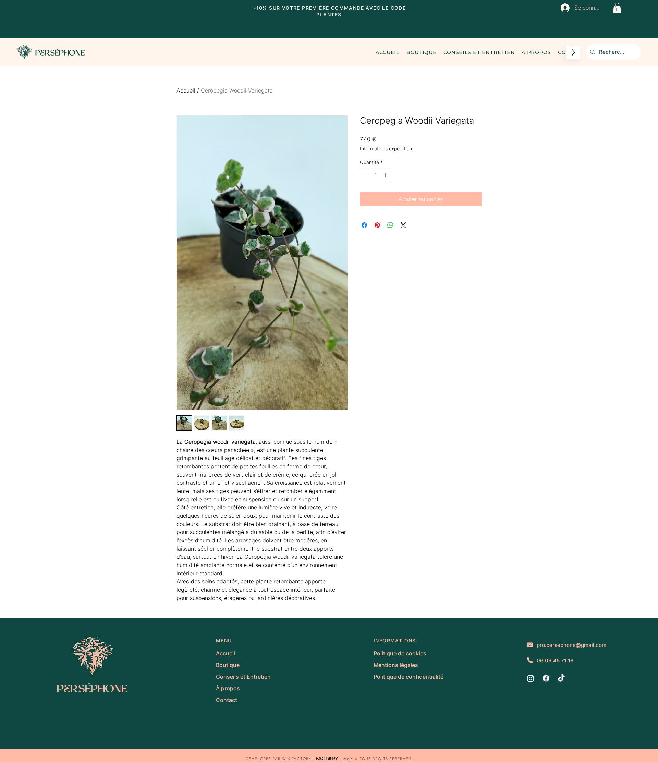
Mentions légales (396, 665)
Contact (226, 700)
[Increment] (386, 175)
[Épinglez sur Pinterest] (377, 225)
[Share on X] (403, 225)
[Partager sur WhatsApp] (390, 225)
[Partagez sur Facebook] (364, 225)
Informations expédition (386, 148)
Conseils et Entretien (243, 676)
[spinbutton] (375, 175)
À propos (228, 688)
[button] (617, 8)
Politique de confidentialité (408, 676)
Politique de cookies (400, 653)
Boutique (228, 665)
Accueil (185, 90)
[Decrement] (365, 175)
